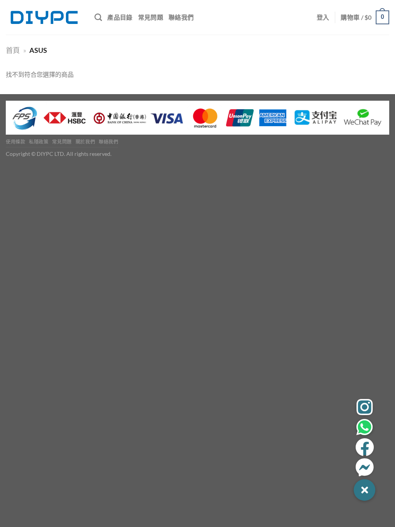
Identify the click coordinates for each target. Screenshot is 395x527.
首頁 (13, 50)
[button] (364, 490)
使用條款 (15, 142)
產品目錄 (119, 17)
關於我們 (85, 142)
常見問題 (150, 17)
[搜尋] (98, 17)
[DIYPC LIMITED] (44, 17)
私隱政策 (38, 142)
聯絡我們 (181, 17)
